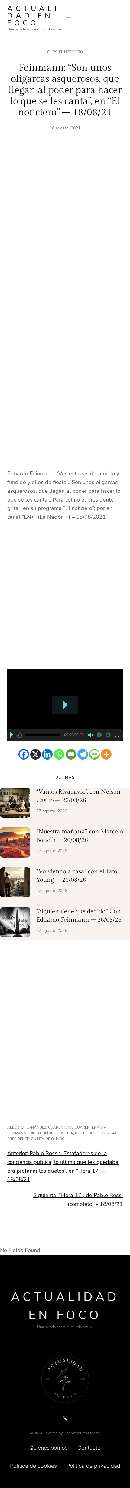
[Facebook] (23, 754)
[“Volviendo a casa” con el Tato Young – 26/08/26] (15, 883)
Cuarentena (60, 1127)
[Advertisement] (65, 230)
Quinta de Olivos (47, 1138)
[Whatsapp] (59, 754)
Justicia (65, 1133)
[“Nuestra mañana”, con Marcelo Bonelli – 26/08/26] (15, 843)
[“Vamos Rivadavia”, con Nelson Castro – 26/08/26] (15, 804)
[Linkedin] (47, 754)
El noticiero (71, 51)
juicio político (42, 1133)
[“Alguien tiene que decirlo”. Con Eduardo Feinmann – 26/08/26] (15, 923)
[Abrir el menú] (68, 18)
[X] (35, 754)
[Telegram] (82, 754)
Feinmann (16, 1133)
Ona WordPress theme (81, 1433)
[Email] (71, 754)
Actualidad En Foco (33, 16)
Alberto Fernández (26, 1127)
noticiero (84, 1133)
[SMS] (94, 754)
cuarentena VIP (90, 1127)
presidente (18, 1138)
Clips (52, 51)
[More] (106, 754)
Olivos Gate (107, 1133)
